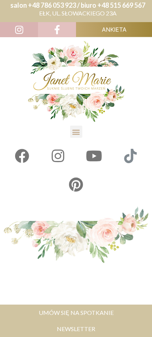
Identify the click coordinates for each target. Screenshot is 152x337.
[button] (76, 132)
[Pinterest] (76, 184)
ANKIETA (114, 29)
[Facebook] (21, 155)
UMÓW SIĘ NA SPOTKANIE (76, 312)
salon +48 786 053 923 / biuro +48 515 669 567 (77, 5)
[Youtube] (94, 155)
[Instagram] (58, 155)
